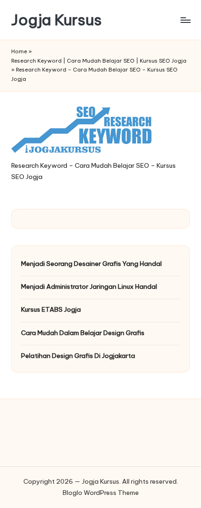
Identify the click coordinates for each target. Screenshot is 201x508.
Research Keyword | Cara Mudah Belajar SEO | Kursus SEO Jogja (99, 60)
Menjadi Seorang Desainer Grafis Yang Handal (91, 263)
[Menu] (185, 19)
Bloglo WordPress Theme (101, 492)
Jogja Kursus (56, 20)
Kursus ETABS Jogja (51, 309)
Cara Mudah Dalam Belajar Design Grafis (82, 333)
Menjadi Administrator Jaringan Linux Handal (89, 286)
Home (19, 51)
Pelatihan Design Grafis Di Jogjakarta (78, 355)
